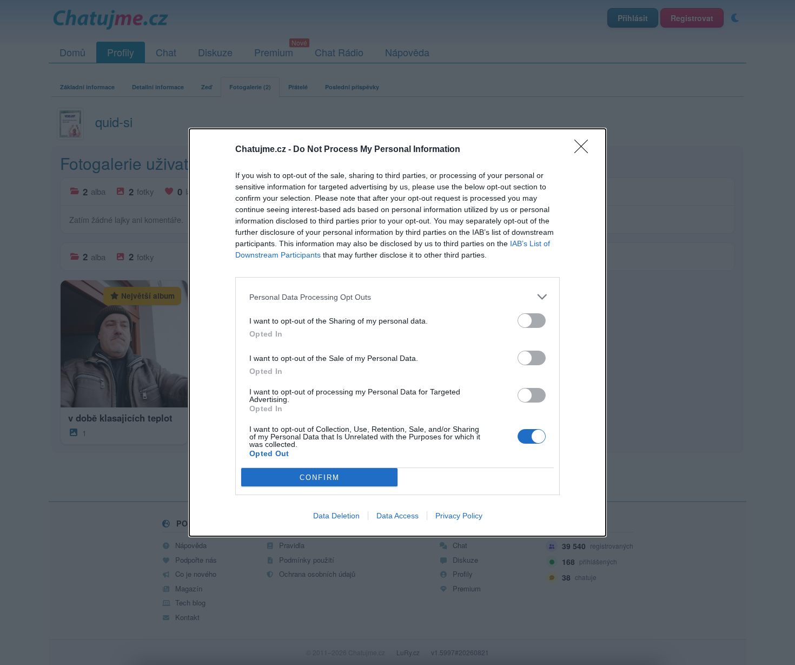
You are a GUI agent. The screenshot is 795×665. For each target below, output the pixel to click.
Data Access (397, 515)
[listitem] (397, 296)
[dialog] (397, 332)
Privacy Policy (458, 515)
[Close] (584, 150)
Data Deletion (336, 515)
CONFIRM (320, 477)
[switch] (532, 320)
